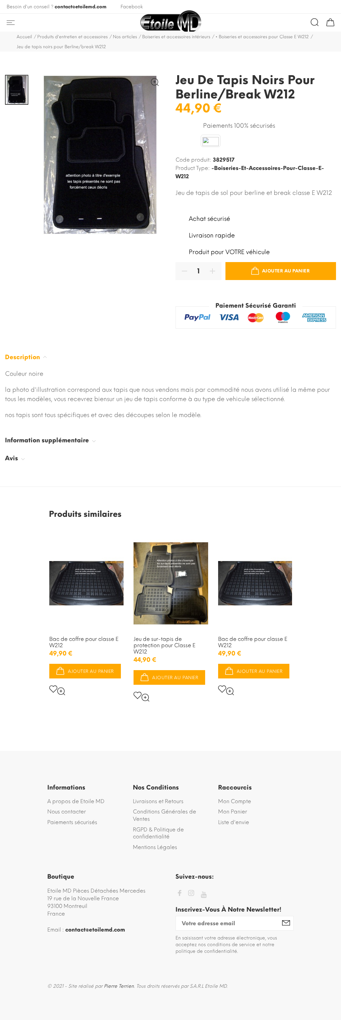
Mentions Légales (155, 847)
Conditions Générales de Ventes (164, 815)
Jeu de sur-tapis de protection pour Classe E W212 (164, 645)
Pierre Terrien (119, 986)
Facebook (132, 7)
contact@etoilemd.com (81, 7)
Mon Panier (232, 811)
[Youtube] (203, 894)
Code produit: (193, 160)
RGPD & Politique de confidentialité (158, 833)
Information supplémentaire (48, 440)
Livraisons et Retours (158, 801)
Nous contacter (66, 811)
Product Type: (192, 168)
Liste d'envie (233, 822)
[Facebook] (179, 894)
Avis (12, 458)
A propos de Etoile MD (76, 801)
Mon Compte (234, 801)
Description (23, 357)
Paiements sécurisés (72, 822)
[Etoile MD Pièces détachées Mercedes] (170, 22)
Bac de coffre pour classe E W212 (84, 642)
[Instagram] (191, 894)
